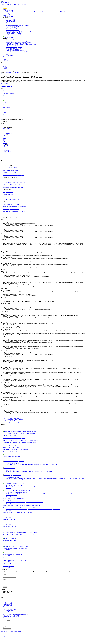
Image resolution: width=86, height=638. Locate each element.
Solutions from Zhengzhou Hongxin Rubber (12, 418)
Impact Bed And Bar (10, 21)
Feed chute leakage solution (12, 39)
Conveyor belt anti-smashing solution (14, 47)
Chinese (5, 65)
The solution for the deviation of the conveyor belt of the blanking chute (21, 44)
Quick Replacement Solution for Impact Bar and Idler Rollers (19, 42)
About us (5, 56)
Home (4, 6)
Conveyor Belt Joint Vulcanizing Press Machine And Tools (18, 31)
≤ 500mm (5, 149)
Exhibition (8, 54)
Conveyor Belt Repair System (12, 26)
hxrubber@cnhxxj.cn (10, 595)
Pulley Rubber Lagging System (12, 19)
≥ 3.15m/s (5, 137)
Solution (12, 631)
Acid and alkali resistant (8, 133)
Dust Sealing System (10, 22)
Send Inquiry (9, 86)
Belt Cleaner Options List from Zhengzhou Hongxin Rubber (16, 420)
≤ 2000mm (5, 145)
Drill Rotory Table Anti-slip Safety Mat (14, 32)
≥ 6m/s (4, 140)
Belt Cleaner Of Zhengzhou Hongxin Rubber (13, 419)
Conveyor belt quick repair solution (13, 48)
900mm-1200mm (7, 151)
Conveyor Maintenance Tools (12, 28)
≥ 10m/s (5, 143)
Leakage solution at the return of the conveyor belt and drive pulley (20, 53)
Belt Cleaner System (10, 20)
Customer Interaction (10, 55)
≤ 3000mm (5, 146)
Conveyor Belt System (11, 23)
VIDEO (5, 59)
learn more (8, 14)
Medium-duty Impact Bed (8, 566)
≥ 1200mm (5, 152)
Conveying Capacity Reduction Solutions (15, 50)
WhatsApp (4, 86)
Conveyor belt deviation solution (13, 49)
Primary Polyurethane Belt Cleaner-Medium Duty (13, 554)
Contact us (5, 60)
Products (5, 8)
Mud (4, 130)
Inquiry (4, 636)
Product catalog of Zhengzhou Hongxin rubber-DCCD (15, 422)
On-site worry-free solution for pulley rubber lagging (17, 41)
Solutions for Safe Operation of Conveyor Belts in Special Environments (21, 51)
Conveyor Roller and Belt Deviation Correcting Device (17, 25)
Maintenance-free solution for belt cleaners (15, 45)
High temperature (7, 129)
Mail (4, 635)
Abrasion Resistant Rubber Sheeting (13, 33)
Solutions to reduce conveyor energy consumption (16, 43)
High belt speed (6, 128)
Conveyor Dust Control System (12, 30)
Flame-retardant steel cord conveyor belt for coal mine (14, 560)
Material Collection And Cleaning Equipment (15, 34)
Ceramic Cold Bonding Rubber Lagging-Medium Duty (15, 548)
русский (5, 67)
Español (5, 68)
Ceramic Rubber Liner (10, 27)
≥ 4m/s (4, 138)
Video (15, 631)
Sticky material (6, 132)
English (4, 66)
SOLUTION (6, 58)
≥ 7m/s (4, 141)
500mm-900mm (6, 150)
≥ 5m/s (4, 139)
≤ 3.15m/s (5, 135)
